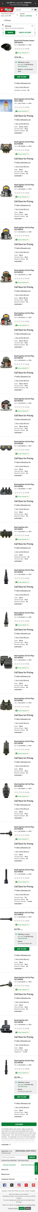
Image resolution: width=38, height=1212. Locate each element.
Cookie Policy (20, 1205)
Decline (28, 1208)
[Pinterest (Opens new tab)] (33, 1185)
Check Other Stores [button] (22, 66)
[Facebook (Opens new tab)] (4, 1185)
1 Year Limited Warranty (21, 87)
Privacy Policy (31, 1205)
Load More (19, 1124)
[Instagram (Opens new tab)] (19, 1185)
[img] (32, 25)
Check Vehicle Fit (23, 53)
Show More (18, 133)
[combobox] (24, 9)
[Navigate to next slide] (35, 4)
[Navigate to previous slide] (2, 4)
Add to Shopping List (23, 83)
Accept (21, 1208)
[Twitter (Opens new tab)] (11, 1185)
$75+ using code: (19, 3)
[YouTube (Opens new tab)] (26, 1185)
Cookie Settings (13, 1208)
